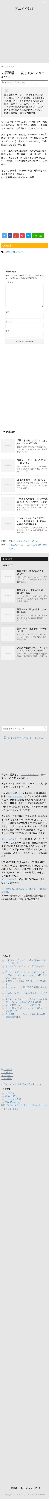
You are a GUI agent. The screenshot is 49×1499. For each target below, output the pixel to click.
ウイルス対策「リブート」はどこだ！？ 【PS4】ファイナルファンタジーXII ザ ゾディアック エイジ (26, 975)
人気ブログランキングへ (29, 1084)
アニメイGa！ (24, 8)
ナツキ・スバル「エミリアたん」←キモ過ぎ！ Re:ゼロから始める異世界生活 (31, 521)
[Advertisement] (24, 37)
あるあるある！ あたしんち (31, 479)
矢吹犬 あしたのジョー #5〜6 (23, 541)
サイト (8, 331)
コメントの (13, 1099)
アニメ (9, 252)
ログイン (9, 1093)
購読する (8, 559)
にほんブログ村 (9, 1084)
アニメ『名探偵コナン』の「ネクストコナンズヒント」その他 (32, 649)
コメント (9, 282)
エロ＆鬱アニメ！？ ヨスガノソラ (22, 1005)
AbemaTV (18, 252)
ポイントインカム (29, 774)
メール (8, 321)
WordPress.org (12, 1102)
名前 (7, 312)
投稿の (10, 1096)
